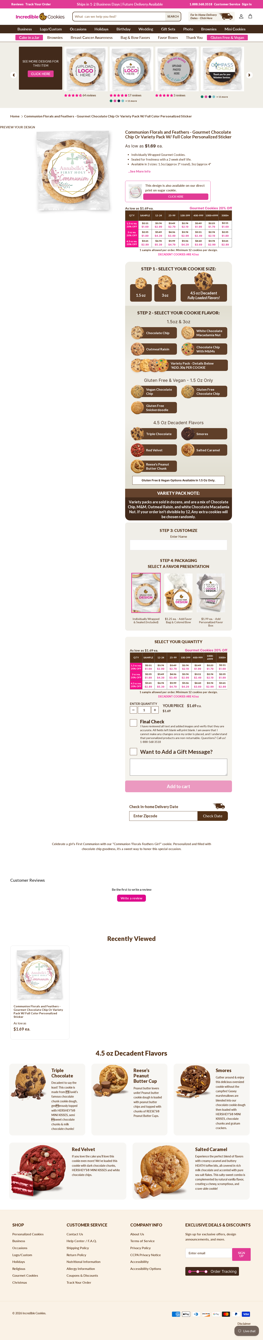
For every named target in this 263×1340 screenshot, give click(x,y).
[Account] (240, 16)
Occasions (78, 29)
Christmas (19, 1282)
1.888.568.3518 (200, 4)
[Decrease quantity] (133, 709)
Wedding (145, 29)
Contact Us (75, 1234)
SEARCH (173, 16)
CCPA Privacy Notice (145, 1255)
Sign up (241, 1254)
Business (24, 29)
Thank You (194, 37)
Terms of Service (142, 1241)
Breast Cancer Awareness (92, 37)
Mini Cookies (235, 29)
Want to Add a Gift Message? (176, 751)
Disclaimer (244, 1323)
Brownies (209, 29)
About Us (137, 1234)
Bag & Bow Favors (135, 37)
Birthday (123, 29)
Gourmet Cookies (25, 1275)
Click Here (40, 74)
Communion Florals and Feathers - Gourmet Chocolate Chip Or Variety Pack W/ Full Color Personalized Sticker (108, 116)
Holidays (101, 29)
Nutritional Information (83, 1262)
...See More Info (139, 171)
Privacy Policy (140, 1248)
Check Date (213, 816)
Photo (188, 29)
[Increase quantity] (155, 709)
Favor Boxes (168, 37)
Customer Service (227, 4)
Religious (18, 1269)
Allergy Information (81, 1269)
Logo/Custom (51, 29)
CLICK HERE (175, 196)
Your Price (173, 705)
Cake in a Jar (29, 37)
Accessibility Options (145, 1269)
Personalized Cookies (28, 1234)
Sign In (247, 4)
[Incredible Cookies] (40, 17)
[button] (178, 531)
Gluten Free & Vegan (227, 37)
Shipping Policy (78, 1248)
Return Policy (76, 1255)
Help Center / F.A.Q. (82, 1241)
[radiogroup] (178, 600)
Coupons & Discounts (82, 1275)
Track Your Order (38, 4)
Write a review (131, 898)
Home (15, 116)
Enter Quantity (143, 703)
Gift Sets (168, 29)
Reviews (17, 4)
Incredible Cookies (34, 1313)
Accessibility (139, 1262)
